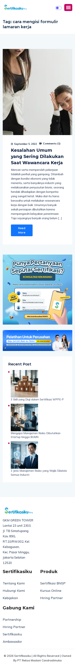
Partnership (12, 619)
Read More (21, 230)
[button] (68, 7)
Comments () (51, 143)
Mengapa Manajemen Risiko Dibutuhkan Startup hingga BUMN (35, 435)
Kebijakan (10, 598)
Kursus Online (50, 590)
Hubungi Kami (14, 590)
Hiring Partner (51, 598)
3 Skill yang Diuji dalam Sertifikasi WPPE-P (37, 399)
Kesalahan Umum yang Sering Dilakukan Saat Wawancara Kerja (37, 156)
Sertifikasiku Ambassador (12, 638)
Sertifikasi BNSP (53, 583)
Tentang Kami (14, 583)
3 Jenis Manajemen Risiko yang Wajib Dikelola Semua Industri (39, 472)
